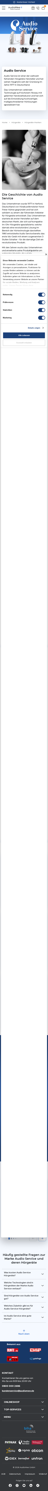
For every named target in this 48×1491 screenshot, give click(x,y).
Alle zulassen (24, 335)
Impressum (30, 1474)
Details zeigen (34, 328)
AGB (3, 1474)
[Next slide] (42, 1238)
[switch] (41, 302)
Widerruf (43, 1474)
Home (5, 122)
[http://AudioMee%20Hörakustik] (15, 8)
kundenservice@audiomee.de (18, 1391)
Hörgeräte (16, 122)
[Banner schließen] (46, 254)
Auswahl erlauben (24, 343)
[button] (9, 1238)
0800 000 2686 (11, 1386)
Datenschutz (15, 1474)
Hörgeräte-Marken (32, 122)
